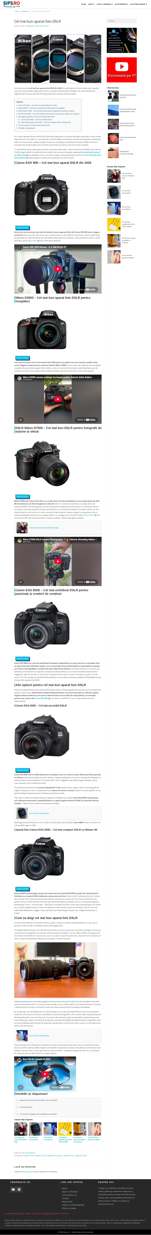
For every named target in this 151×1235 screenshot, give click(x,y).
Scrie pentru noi (69, 1195)
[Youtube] (13, 1189)
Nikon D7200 (89, 515)
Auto (90, 4)
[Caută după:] (122, 21)
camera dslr (68, 1156)
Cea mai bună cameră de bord (128, 96)
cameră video (81, 1156)
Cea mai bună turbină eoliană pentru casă (128, 110)
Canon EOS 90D (41, 698)
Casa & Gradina (104, 4)
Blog (84, 4)
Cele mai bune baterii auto (128, 138)
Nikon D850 (32, 241)
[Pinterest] (19, 1189)
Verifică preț (22, 228)
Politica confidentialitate (73, 1205)
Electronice (120, 4)
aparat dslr (28, 1156)
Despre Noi (67, 1201)
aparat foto (40, 1156)
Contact (65, 1198)
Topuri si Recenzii (70, 1191)
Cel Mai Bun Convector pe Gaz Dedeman (126, 152)
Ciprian (45, 26)
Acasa (64, 1188)
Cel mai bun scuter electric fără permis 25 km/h (128, 124)
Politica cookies (69, 1208)
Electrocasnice (137, 4)
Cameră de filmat (54, 1156)
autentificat (28, 1171)
